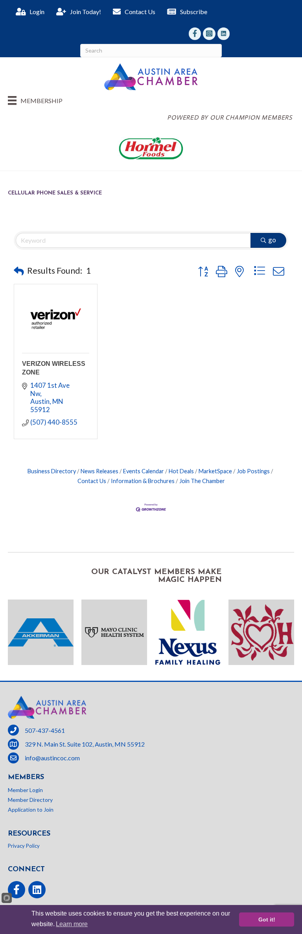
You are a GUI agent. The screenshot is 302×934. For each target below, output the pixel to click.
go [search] (272, 240)
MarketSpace (215, 471)
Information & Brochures (143, 481)
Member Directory (30, 799)
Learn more (72, 924)
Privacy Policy (24, 846)
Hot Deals (181, 471)
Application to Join (30, 809)
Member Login (25, 790)
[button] (19, 270)
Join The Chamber (202, 481)
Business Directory (52, 471)
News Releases (99, 471)
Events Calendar (143, 471)
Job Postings (253, 471)
